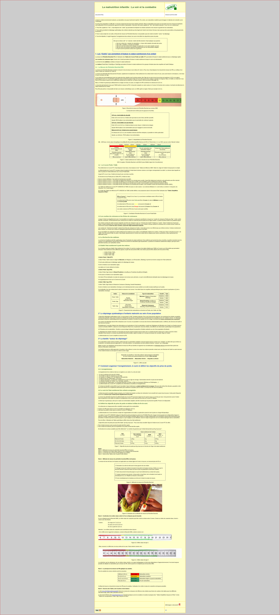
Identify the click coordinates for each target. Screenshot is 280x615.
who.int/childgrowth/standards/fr (110, 591)
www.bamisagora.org (117, 595)
